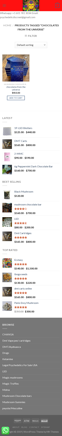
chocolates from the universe (15, 88)
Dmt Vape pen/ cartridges (16, 340)
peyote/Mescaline (12, 408)
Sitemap (45, 427)
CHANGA (8, 334)
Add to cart (16, 98)
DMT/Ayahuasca (11, 346)
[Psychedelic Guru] (31, 5)
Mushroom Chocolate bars (17, 395)
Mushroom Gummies (13, 402)
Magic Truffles (10, 383)
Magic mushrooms (12, 377)
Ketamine (7, 359)
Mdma (6, 389)
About (16, 427)
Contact (34, 427)
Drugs (5, 352)
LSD (4, 371)
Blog (24, 427)
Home (7, 25)
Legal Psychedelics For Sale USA (19, 365)
